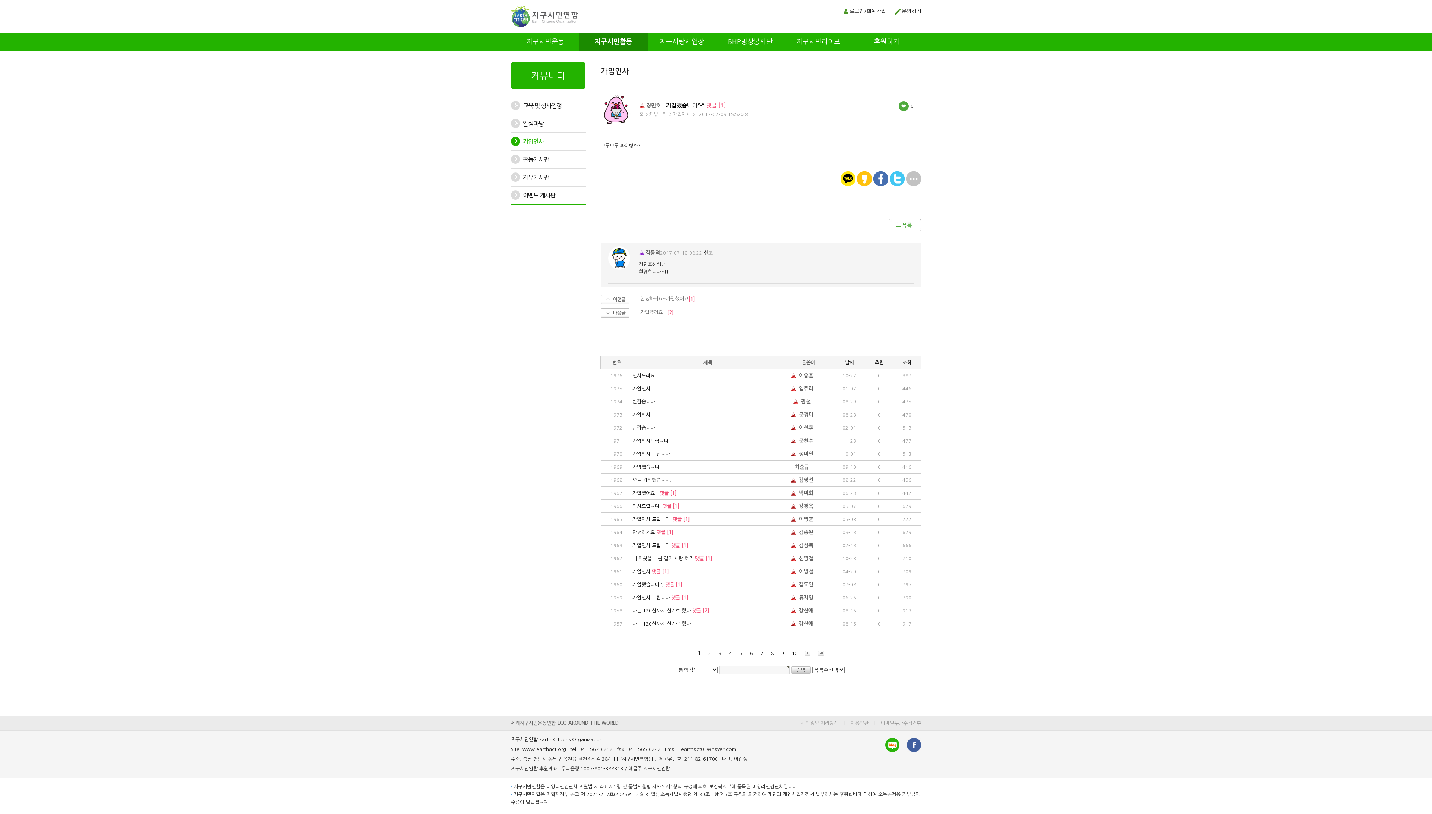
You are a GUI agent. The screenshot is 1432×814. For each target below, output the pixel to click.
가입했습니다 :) (657, 584)
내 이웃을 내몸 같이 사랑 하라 (672, 558)
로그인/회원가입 (868, 11)
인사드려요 (643, 375)
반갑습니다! (644, 427)
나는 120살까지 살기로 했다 (670, 610)
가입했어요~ (654, 493)
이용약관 (860, 723)
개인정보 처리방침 (819, 723)
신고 (708, 252)
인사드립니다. (655, 506)
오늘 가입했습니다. (651, 480)
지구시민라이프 (818, 41)
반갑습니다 (643, 401)
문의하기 (911, 11)
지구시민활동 (613, 41)
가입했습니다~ (647, 467)
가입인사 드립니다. (661, 519)
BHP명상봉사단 (750, 41)
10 (795, 653)
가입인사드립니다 (650, 441)
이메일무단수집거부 (901, 723)
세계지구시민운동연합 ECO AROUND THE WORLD (565, 723)
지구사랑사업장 (682, 41)
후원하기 (886, 41)
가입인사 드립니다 (651, 454)
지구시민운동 (545, 41)
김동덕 (653, 252)
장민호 (653, 105)
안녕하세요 (652, 532)
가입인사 (641, 388)
